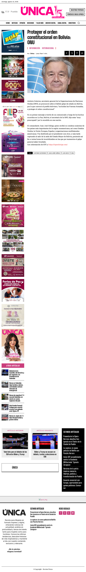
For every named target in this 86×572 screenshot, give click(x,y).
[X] (72, 53)
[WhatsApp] (82, 53)
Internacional (48, 48)
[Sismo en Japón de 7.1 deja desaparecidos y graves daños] (5, 417)
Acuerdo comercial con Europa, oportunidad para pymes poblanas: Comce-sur (72, 484)
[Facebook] (66, 53)
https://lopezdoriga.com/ (58, 144)
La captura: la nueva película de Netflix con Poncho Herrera (71, 450)
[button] (78, 23)
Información (34, 48)
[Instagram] (64, 513)
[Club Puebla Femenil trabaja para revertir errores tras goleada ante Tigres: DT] (5, 407)
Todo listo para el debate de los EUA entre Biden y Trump (15, 453)
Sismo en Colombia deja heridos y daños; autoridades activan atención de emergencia (16, 386)
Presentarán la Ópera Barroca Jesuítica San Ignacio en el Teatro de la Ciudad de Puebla (72, 440)
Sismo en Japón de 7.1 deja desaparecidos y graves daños (16, 418)
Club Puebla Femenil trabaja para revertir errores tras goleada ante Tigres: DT (16, 408)
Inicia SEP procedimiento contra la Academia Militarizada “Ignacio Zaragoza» (72, 461)
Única (32, 53)
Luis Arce (65, 153)
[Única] (7, 467)
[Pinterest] (77, 53)
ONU (72, 153)
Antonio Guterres (40, 153)
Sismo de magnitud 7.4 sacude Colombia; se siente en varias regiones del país (16, 398)
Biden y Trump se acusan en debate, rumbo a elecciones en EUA (45, 454)
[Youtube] (73, 513)
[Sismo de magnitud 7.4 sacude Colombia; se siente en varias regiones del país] (5, 397)
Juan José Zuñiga (54, 153)
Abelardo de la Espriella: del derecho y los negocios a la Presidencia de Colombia (16, 374)
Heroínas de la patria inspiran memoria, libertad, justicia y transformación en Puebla (72, 472)
